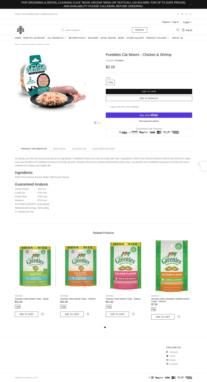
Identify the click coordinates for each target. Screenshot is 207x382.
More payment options (149, 121)
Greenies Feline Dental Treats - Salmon (123, 299)
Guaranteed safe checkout (149, 128)
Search (139, 30)
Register (166, 22)
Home (17, 44)
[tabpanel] (126, 281)
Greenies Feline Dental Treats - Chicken (77, 299)
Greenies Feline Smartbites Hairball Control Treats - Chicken (170, 300)
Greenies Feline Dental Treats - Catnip (31, 299)
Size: (108, 78)
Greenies (19, 296)
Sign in (176, 22)
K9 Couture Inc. (21, 30)
